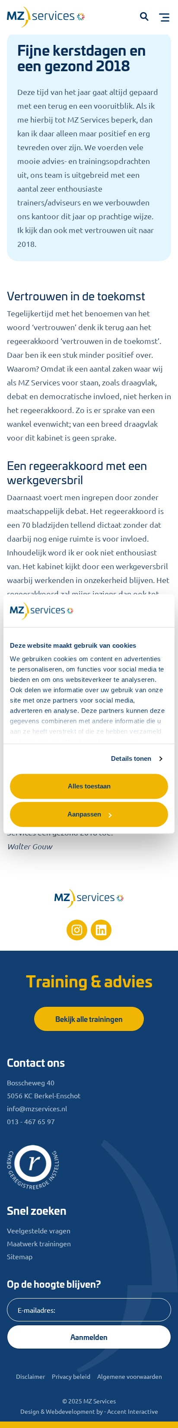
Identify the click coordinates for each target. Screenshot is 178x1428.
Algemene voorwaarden (129, 1376)
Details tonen (131, 758)
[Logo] (50, 19)
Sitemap (19, 1256)
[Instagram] (77, 930)
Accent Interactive (132, 1411)
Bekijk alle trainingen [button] (89, 1018)
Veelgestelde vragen (38, 1230)
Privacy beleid (71, 1376)
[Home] (89, 898)
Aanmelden (89, 1336)
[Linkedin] (101, 930)
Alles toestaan (89, 786)
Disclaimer (30, 1376)
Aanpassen (84, 814)
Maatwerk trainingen (39, 1243)
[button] (144, 17)
